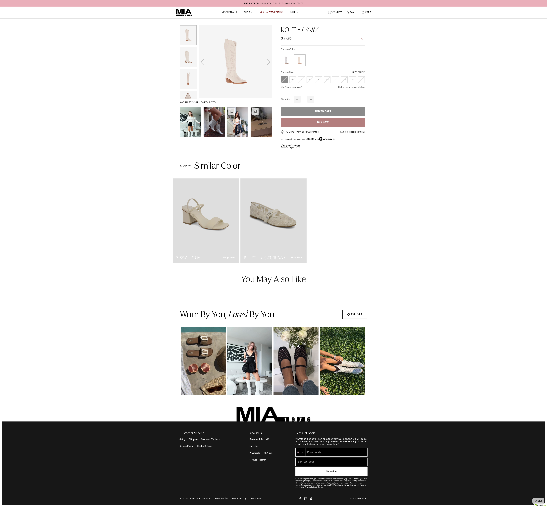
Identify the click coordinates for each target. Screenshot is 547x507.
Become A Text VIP (259, 439)
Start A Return (204, 446)
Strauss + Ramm (257, 460)
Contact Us (255, 498)
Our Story (254, 446)
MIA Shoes (362, 498)
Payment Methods (210, 439)
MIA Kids (268, 453)
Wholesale (254, 453)
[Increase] (310, 99)
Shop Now (229, 257)
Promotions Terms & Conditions (195, 498)
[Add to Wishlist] (363, 39)
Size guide (358, 72)
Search (353, 12)
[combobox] (300, 452)
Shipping (193, 439)
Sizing (182, 439)
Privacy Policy (239, 498)
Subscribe (331, 471)
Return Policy (186, 446)
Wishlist (336, 12)
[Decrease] (297, 99)
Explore (356, 314)
